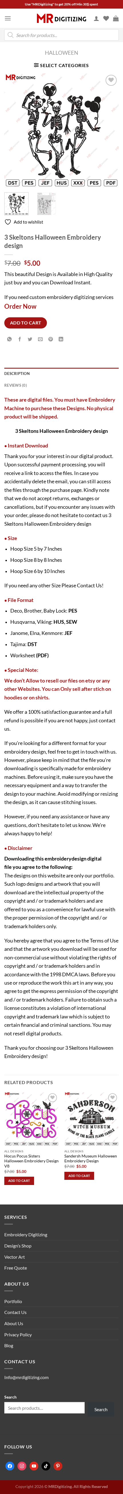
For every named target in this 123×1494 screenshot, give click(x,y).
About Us (13, 1323)
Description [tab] (17, 373)
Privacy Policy (18, 1334)
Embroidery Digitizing (25, 1234)
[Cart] (116, 18)
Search (10, 1397)
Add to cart (25, 322)
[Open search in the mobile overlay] (61, 35)
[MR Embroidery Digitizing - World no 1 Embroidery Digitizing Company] (61, 18)
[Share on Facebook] (20, 339)
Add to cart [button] (19, 1180)
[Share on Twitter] (30, 339)
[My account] (96, 18)
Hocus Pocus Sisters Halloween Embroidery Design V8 (31, 1161)
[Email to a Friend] (40, 339)
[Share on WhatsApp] (9, 339)
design (79, 858)
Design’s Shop (17, 1245)
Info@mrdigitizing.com (26, 1377)
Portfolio (13, 1301)
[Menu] (7, 18)
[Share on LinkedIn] (61, 339)
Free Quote (15, 1267)
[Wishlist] (106, 18)
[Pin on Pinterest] (50, 339)
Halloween (61, 52)
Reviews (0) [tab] (15, 385)
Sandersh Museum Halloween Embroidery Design (90, 1158)
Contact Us (89, 585)
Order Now (20, 306)
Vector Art (14, 1257)
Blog (8, 1345)
